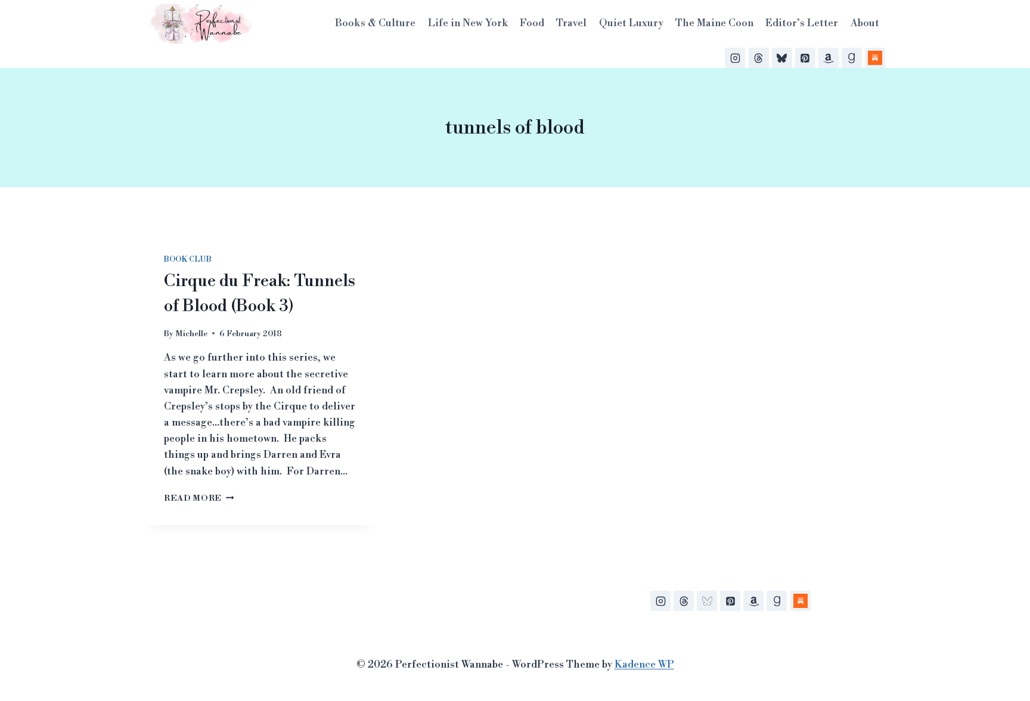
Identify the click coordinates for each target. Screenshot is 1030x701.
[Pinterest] (805, 58)
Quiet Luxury (631, 23)
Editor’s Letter (801, 23)
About (865, 23)
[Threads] (759, 58)
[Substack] (875, 58)
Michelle (191, 333)
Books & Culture (375, 23)
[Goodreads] (852, 58)
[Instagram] (735, 58)
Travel (571, 23)
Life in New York (468, 23)
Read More (199, 498)
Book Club (187, 259)
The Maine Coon (714, 23)
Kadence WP (644, 664)
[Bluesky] (782, 58)
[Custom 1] (800, 601)
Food (532, 23)
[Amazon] (828, 58)
